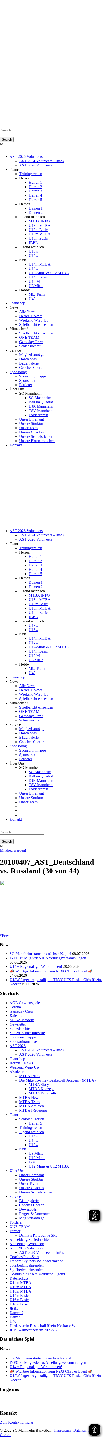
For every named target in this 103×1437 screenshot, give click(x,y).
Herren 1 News (30, 316)
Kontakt (16, 445)
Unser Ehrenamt (31, 419)
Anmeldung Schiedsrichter (30, 1239)
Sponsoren (27, 380)
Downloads (28, 359)
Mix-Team (37, 294)
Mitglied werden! (13, 850)
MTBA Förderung (33, 1110)
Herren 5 (35, 200)
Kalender (16, 1016)
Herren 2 (35, 187)
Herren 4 (35, 195)
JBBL (33, 243)
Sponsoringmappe (32, 376)
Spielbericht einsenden (36, 324)
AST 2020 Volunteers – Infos (41, 1252)
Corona (15, 1007)
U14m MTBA (40, 264)
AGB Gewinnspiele (25, 1003)
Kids (22, 1149)
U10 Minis (37, 281)
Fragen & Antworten (35, 1214)
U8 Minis (36, 286)
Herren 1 (35, 182)
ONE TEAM (29, 337)
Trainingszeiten (30, 174)
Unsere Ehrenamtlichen (37, 441)
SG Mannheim (40, 398)
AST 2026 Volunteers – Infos (41, 1050)
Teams (14, 1115)
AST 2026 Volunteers (26, 157)
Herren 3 (35, 191)
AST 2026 (18, 1046)
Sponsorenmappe (23, 1037)
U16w (33, 256)
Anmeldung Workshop (27, 1244)
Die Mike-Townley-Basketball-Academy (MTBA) (57, 1080)
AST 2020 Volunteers (26, 1248)
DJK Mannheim (41, 406)
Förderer (25, 385)
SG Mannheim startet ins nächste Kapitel (40, 954)
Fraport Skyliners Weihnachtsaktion (36, 1261)
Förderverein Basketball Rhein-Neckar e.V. (42, 1326)
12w (32, 1162)
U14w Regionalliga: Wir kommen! (36, 967)
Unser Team (28, 428)
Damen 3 (16, 1317)
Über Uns (17, 1171)
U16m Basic (38, 238)
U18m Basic (38, 230)
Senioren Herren (31, 1119)
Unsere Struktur (31, 424)
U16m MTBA (40, 234)
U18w (33, 251)
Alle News (27, 312)
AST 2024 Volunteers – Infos (41, 161)
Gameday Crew (31, 342)
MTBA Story (39, 1084)
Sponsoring (18, 372)
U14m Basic (38, 277)
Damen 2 (36, 213)
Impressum (63, 1430)
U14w (33, 268)
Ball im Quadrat (41, 402)
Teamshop (17, 303)
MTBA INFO (39, 221)
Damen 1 (36, 208)
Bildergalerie (29, 363)
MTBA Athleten (31, 1106)
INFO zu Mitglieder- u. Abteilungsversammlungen (48, 958)
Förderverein (38, 415)
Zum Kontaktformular (16, 1422)
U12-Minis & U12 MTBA (49, 273)
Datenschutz (19, 1278)
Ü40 (32, 299)
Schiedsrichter (29, 346)
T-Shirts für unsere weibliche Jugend (37, 1274)
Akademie (17, 1072)
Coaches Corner (31, 368)
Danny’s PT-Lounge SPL (38, 1235)
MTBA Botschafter (43, 1093)
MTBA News (29, 1097)
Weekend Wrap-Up (33, 320)
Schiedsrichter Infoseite (27, 1033)
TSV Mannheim (41, 411)
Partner (15, 1231)
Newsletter (18, 1024)
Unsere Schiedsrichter (35, 436)
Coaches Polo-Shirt (24, 1257)
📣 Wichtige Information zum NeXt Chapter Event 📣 (51, 971)
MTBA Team (29, 1102)
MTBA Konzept (41, 1089)
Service (15, 1196)
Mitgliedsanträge (31, 355)
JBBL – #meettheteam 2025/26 (33, 1330)
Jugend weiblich (31, 1132)
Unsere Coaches (31, 432)
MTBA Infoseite (22, 1020)
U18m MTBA (40, 225)
